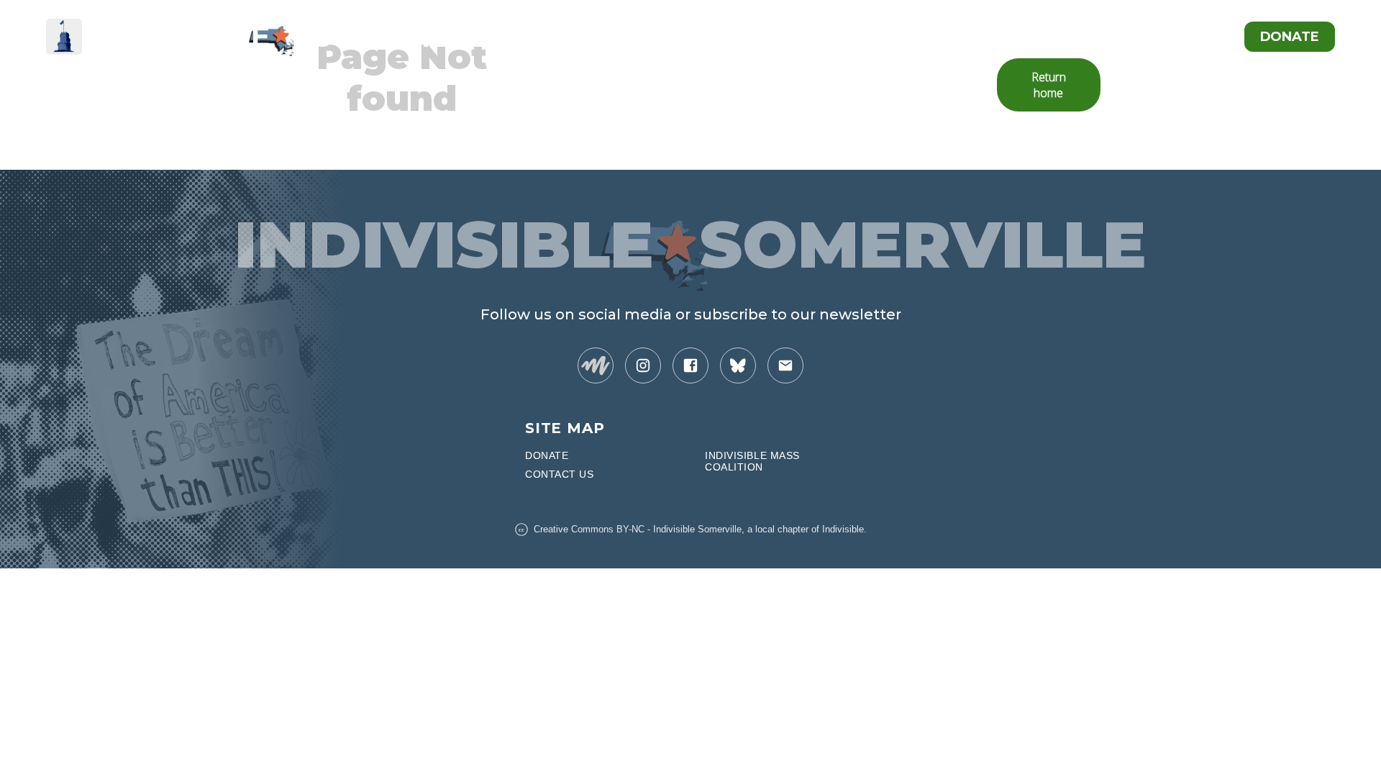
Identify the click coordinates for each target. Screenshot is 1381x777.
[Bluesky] (738, 365)
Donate (1289, 37)
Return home (1048, 85)
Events (1195, 37)
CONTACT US (559, 474)
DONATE (546, 455)
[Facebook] (690, 365)
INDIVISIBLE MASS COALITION (752, 461)
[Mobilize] (596, 365)
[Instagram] (643, 365)
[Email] (785, 365)
